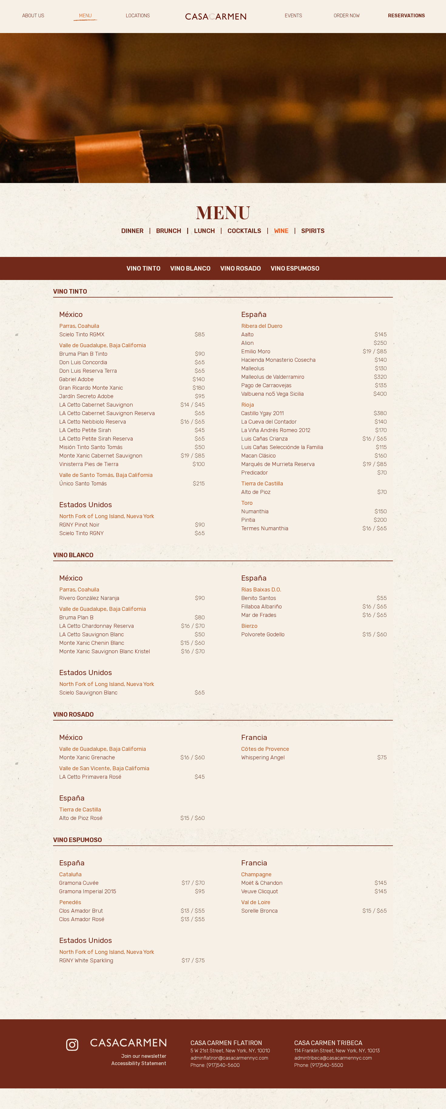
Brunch (168, 231)
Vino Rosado (240, 268)
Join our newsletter (143, 1056)
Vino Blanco (190, 268)
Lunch (204, 231)
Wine (281, 231)
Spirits (313, 231)
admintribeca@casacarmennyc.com (333, 1058)
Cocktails (244, 231)
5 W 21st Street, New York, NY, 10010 (230, 1051)
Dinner (132, 231)
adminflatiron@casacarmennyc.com (229, 1058)
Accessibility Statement (138, 1063)
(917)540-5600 (223, 1065)
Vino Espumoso (295, 268)
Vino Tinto (143, 268)
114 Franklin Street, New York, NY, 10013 (337, 1051)
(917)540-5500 (326, 1065)
